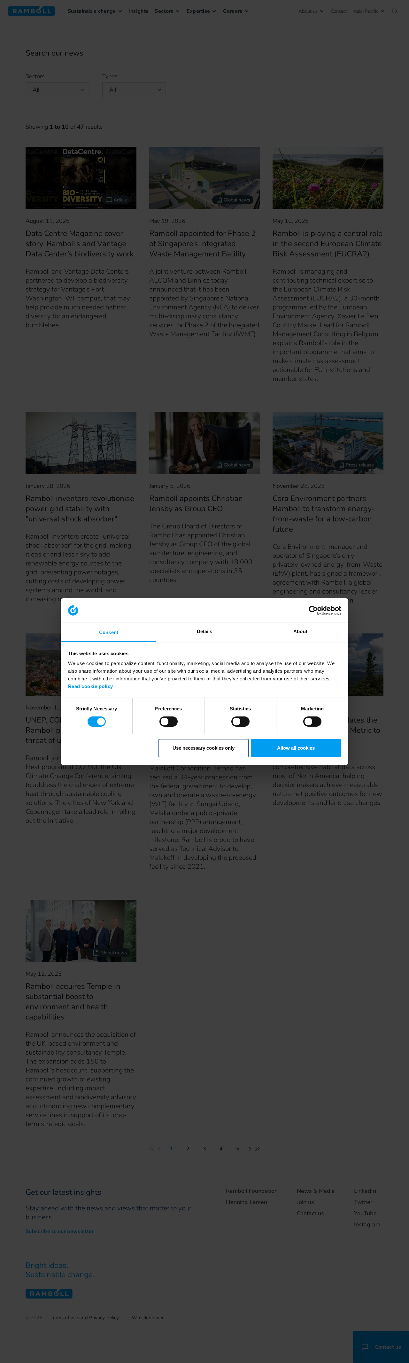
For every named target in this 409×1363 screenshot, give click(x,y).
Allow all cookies (296, 748)
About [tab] (300, 631)
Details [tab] (204, 631)
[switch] (168, 721)
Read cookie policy (90, 686)
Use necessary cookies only (204, 748)
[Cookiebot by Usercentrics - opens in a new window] (313, 610)
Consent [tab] (108, 632)
